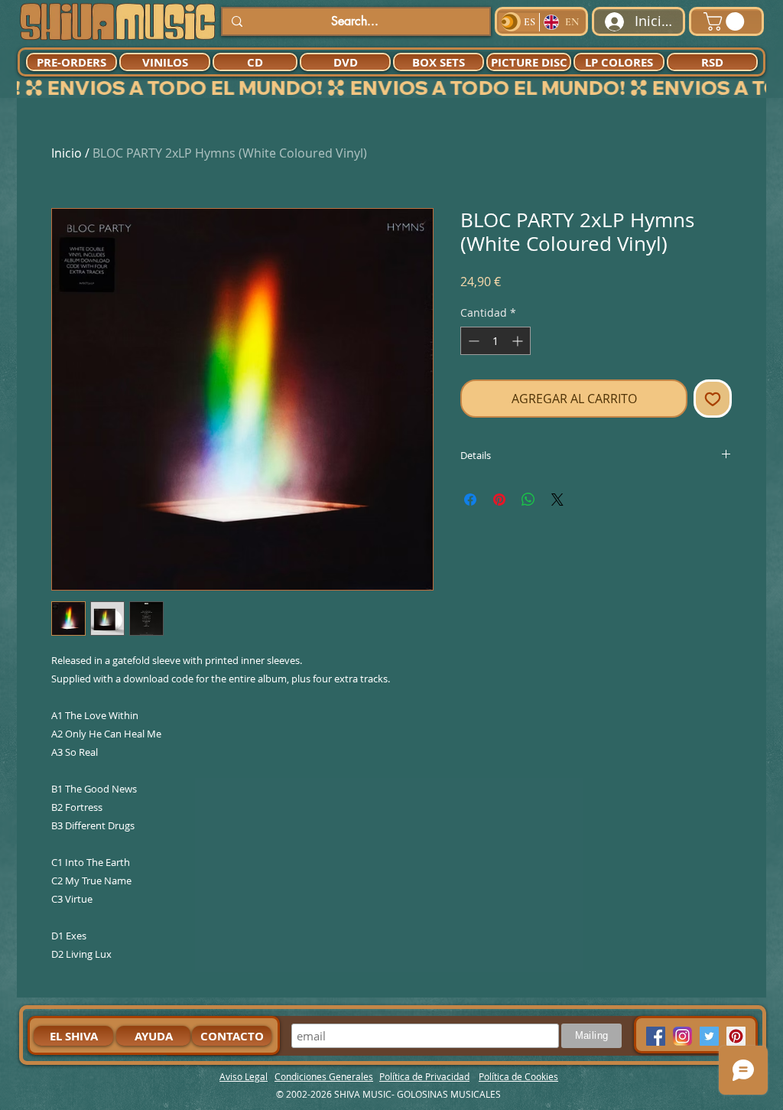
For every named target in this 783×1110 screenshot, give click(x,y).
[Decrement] (472, 340)
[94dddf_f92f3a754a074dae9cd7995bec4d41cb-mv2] (682, 1036)
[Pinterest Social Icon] (736, 1036)
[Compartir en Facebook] (470, 499)
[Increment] (518, 340)
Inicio (66, 153)
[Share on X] (557, 499)
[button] (726, 21)
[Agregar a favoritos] (713, 398)
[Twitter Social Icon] (709, 1036)
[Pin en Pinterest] (499, 499)
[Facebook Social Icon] (655, 1036)
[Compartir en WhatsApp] (528, 499)
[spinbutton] (495, 340)
